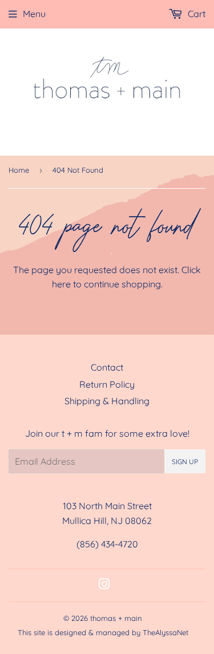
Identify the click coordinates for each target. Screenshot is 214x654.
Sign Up (185, 461)
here (61, 284)
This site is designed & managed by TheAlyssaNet (103, 632)
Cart (195, 13)
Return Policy (107, 384)
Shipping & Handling (107, 401)
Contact (107, 367)
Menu (34, 13)
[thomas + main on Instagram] (104, 585)
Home (19, 169)
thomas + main (116, 618)
